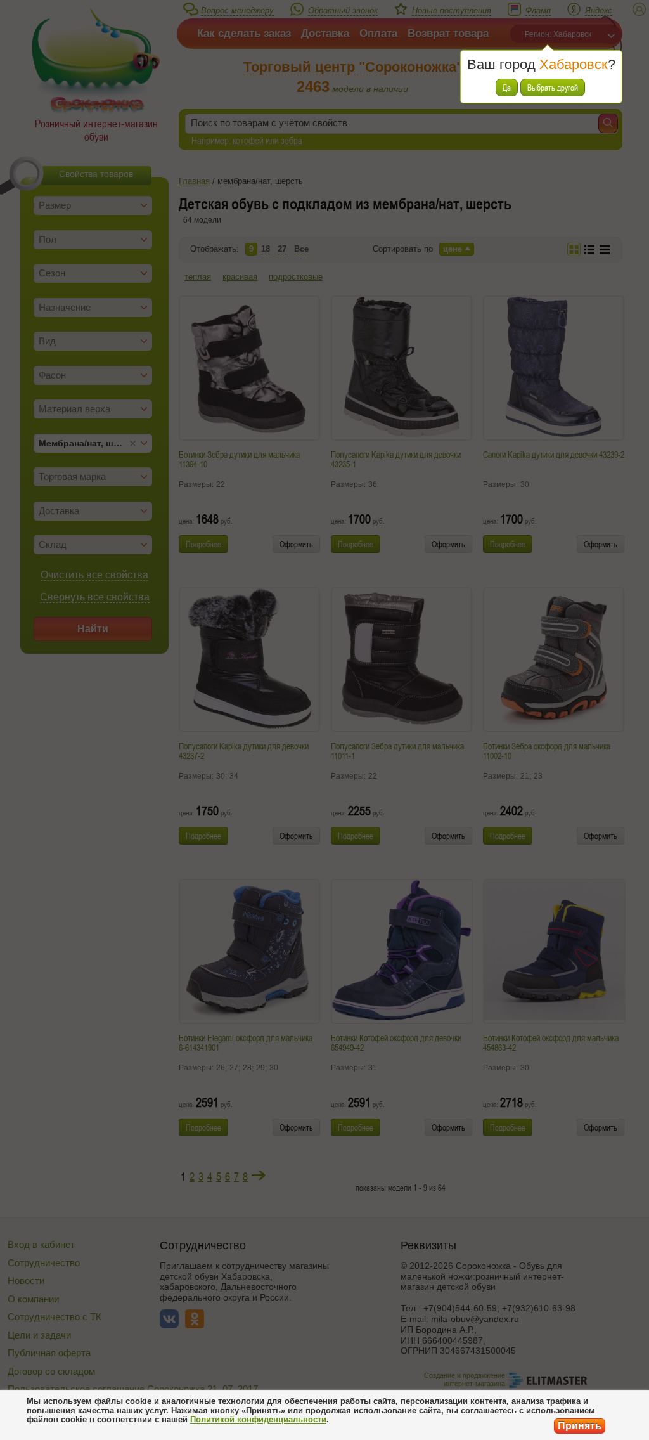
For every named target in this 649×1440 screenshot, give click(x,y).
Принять (579, 1425)
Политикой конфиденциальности (258, 1419)
